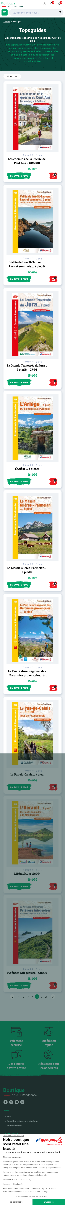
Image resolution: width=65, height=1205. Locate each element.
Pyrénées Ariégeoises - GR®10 (27, 973)
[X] (11, 1102)
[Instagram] (22, 1102)
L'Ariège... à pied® (27, 469)
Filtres (13, 76)
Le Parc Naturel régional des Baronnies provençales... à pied (27, 675)
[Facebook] (5, 1102)
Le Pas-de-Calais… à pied (27, 774)
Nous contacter (14, 1125)
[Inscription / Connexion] (44, 3)
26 (46, 996)
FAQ (9, 1116)
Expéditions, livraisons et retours (22, 1121)
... (41, 996)
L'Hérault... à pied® (27, 873)
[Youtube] (17, 1102)
